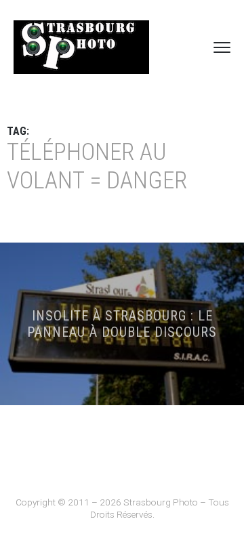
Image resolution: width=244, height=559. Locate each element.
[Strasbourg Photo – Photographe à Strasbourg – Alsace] (81, 47)
